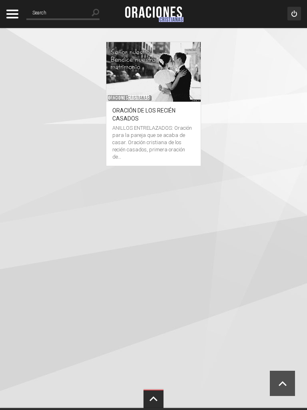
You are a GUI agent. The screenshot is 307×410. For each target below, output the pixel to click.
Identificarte (294, 13)
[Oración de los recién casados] (153, 46)
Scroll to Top (282, 383)
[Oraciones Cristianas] (153, 14)
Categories (12, 14)
